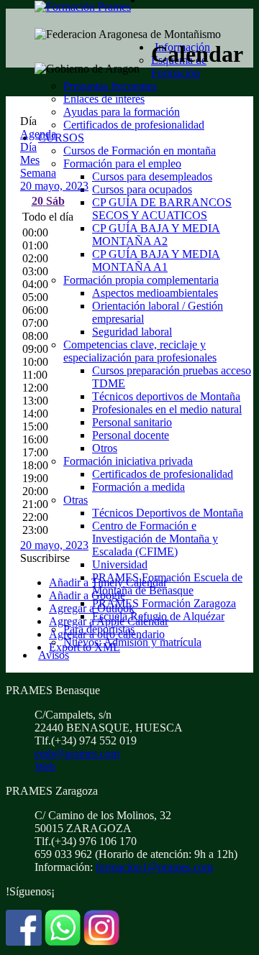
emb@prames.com (77, 753)
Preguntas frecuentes (110, 86)
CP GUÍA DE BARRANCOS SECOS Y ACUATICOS (162, 208)
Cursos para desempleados (152, 176)
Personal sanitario (132, 422)
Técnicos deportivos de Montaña (166, 396)
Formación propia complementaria (141, 280)
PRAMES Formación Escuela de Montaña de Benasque (167, 583)
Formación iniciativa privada (128, 461)
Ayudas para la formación (121, 112)
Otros (104, 448)
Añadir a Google (87, 595)
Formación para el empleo (122, 163)
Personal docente (130, 435)
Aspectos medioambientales (155, 293)
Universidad (119, 564)
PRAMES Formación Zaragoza (164, 603)
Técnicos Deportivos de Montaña (167, 513)
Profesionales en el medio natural (167, 409)
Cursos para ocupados (142, 189)
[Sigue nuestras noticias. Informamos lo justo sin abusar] (63, 942)
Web (45, 766)
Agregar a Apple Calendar (108, 621)
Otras (75, 500)
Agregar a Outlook (92, 608)
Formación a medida (138, 487)
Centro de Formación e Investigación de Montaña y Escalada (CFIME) (155, 539)
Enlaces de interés (104, 99)
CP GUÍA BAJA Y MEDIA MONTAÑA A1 (156, 260)
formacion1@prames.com (154, 867)
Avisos (53, 655)
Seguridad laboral (132, 332)
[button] (45, 558)
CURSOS (61, 138)
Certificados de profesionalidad (133, 125)
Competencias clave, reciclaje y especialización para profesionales (140, 351)
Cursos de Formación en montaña (139, 150)
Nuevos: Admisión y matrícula (132, 642)
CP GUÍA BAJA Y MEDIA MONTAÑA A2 (156, 234)
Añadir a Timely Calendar (108, 582)
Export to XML (84, 647)
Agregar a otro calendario (107, 634)
